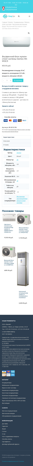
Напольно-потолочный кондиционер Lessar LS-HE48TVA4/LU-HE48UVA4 (8, 228)
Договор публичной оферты (10, 444)
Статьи (4, 431)
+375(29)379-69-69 (11, 7)
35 (17, 181)
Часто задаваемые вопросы (10, 436)
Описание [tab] (6, 141)
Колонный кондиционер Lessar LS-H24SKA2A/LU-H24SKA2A (23, 294)
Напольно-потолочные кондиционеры (14, 398)
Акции (4, 429)
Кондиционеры (12, 129)
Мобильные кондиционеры (10, 385)
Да (17, 160)
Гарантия (5, 426)
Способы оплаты (7, 439)
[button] (28, 33)
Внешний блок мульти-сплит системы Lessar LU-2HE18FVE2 (9, 262)
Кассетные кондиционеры (10, 393)
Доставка (5, 423)
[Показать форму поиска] (18, 16)
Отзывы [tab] (6, 145)
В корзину (18, 80)
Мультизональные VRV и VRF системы (13, 400)
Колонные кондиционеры (10, 395)
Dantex (19, 153)
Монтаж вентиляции (8, 413)
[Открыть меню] (29, 16)
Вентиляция (5, 403)
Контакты (21, 461)
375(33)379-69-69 (11, 10)
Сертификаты (6, 441)
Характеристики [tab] (8, 137)
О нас (3, 434)
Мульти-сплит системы (23, 129)
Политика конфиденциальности (10, 461)
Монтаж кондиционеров (9, 411)
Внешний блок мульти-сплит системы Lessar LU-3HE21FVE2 (24, 230)
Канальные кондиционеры (10, 390)
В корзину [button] (9, 245)
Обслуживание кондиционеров (11, 416)
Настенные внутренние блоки (10, 131)
